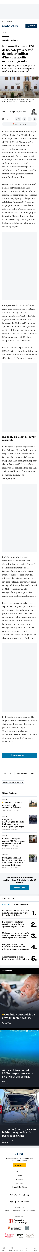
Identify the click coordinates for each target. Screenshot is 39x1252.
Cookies (32, 1210)
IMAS (4, 773)
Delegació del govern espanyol (13, 782)
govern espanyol (8, 778)
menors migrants (21, 773)
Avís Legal (16, 1210)
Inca (10, 773)
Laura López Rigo (8, 112)
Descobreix (7, 971)
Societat (6, 32)
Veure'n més (33, 971)
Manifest (19, 1172)
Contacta (19, 1183)
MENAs (32, 773)
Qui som (19, 1176)
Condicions (24, 1210)
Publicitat (19, 1179)
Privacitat (8, 1210)
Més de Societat (9, 793)
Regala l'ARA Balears (19, 1187)
